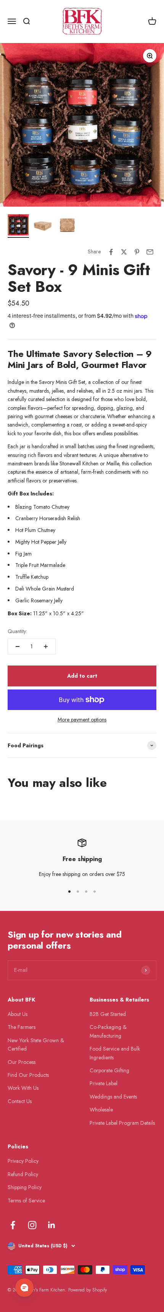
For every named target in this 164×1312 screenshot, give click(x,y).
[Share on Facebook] (111, 251)
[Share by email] (149, 251)
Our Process (21, 1062)
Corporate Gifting (109, 1070)
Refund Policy (23, 1174)
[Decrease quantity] (17, 646)
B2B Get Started (108, 1014)
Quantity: (17, 631)
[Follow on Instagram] (32, 1225)
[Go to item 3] (67, 226)
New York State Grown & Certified (36, 1044)
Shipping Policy (25, 1187)
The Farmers (21, 1027)
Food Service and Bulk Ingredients (115, 1053)
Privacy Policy (23, 1161)
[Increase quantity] (45, 646)
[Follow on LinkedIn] (52, 1225)
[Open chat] (24, 1288)
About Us (17, 1014)
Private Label (103, 1083)
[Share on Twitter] (123, 251)
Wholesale (101, 1109)
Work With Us (23, 1088)
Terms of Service (26, 1200)
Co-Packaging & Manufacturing (108, 1031)
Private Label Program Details (122, 1123)
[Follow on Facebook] (13, 1225)
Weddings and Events (113, 1096)
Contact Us (20, 1101)
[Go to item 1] (18, 226)
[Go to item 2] (42, 226)
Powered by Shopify (87, 1290)
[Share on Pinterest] (136, 251)
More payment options (82, 719)
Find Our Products (28, 1075)
